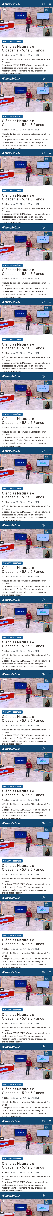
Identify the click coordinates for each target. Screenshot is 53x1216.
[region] (26, 608)
